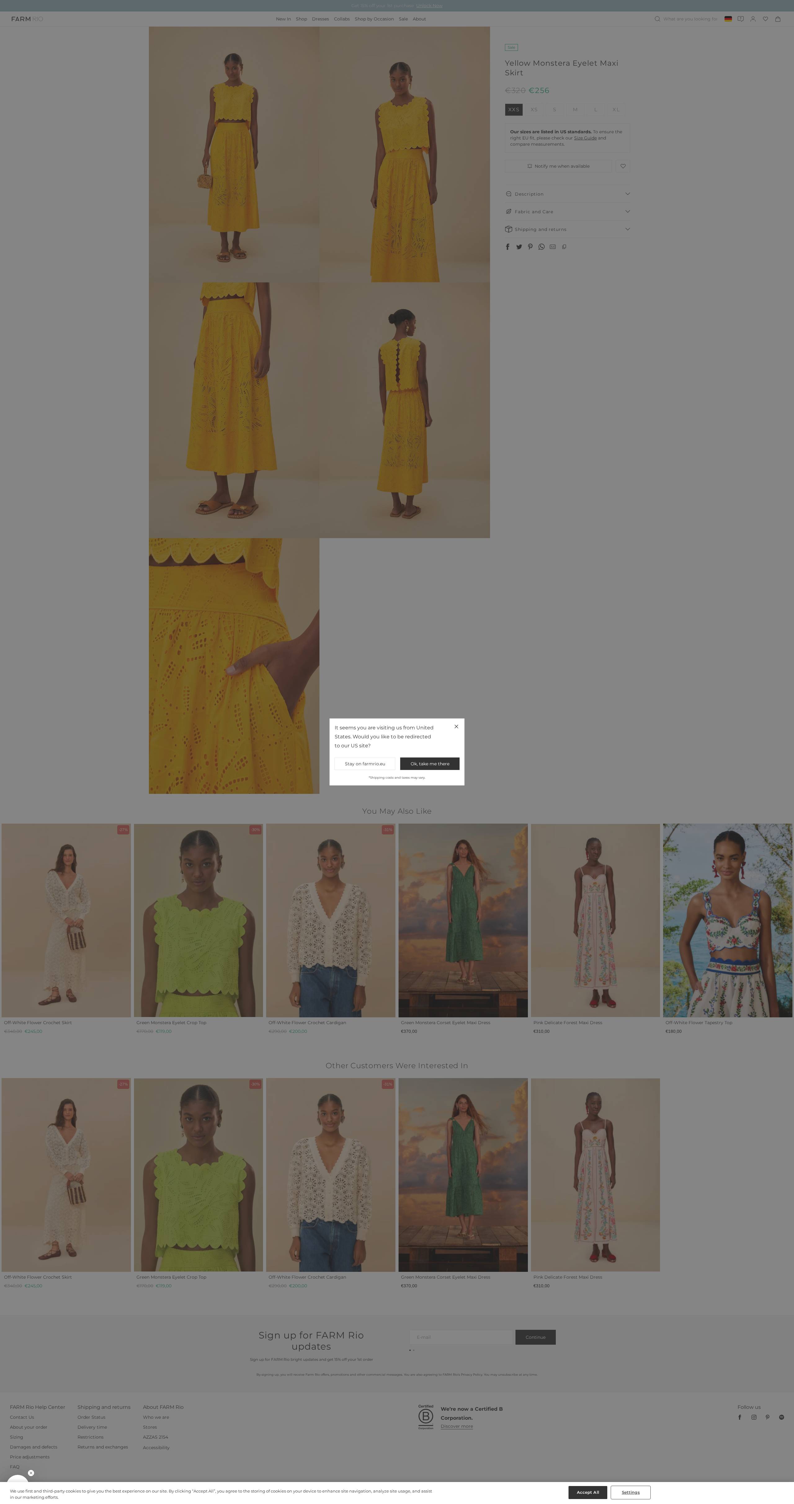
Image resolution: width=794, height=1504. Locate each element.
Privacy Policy (465, 803)
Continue (457, 773)
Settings (631, 1492)
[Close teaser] (31, 1473)
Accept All (588, 1492)
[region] (397, 1493)
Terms (480, 803)
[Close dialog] (510, 669)
